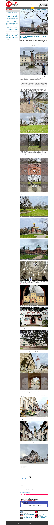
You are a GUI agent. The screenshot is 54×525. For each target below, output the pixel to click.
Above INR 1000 (39, 505)
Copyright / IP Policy (31, 523)
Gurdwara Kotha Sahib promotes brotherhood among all (42, 517)
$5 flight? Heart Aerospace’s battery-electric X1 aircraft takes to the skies (11, 27)
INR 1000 (34, 505)
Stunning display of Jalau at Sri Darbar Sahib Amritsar (42, 514)
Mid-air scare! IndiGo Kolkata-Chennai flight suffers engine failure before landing (12, 32)
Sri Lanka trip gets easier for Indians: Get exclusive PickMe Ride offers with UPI (12, 35)
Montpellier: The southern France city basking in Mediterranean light (28, 512)
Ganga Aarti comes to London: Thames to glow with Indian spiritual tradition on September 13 (12, 24)
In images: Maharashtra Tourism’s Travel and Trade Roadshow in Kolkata (29, 515)
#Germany (25, 492)
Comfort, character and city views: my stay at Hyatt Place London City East (12, 21)
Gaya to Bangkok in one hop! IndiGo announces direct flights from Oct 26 (11, 13)
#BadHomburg (22, 492)
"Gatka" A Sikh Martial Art (41, 511)
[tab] (22, 503)
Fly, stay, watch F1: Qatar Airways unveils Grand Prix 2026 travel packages (12, 30)
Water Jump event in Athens (28, 517)
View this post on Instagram (24, 478)
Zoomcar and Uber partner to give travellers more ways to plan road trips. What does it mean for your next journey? (12, 16)
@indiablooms (30, 38)
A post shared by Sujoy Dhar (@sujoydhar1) (30, 489)
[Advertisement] (13, 72)
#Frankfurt (28, 492)
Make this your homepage (44, 0)
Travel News (9, 9)
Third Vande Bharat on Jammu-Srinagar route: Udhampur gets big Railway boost (12, 19)
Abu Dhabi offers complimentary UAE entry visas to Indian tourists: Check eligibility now (12, 38)
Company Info (35, 523)
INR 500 (30, 505)
